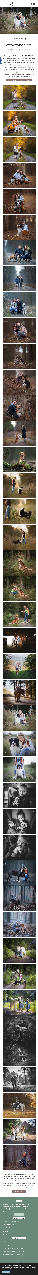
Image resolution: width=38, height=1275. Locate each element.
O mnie (5, 1234)
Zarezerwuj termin (19, 1191)
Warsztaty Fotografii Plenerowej (12, 1245)
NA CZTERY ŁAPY (28, 56)
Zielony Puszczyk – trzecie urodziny (13, 1248)
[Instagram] (21, 1263)
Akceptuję (5, 1272)
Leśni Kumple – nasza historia (12, 1242)
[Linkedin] (19, 1263)
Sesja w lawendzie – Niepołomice (13, 1254)
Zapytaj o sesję (25, 80)
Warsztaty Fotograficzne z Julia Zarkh (14, 1251)
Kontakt (5, 1231)
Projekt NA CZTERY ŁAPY (11, 1221)
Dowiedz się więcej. (17, 1269)
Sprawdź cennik (12, 80)
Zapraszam (19, 1214)
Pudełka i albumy (8, 1228)
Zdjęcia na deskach (8, 1224)
